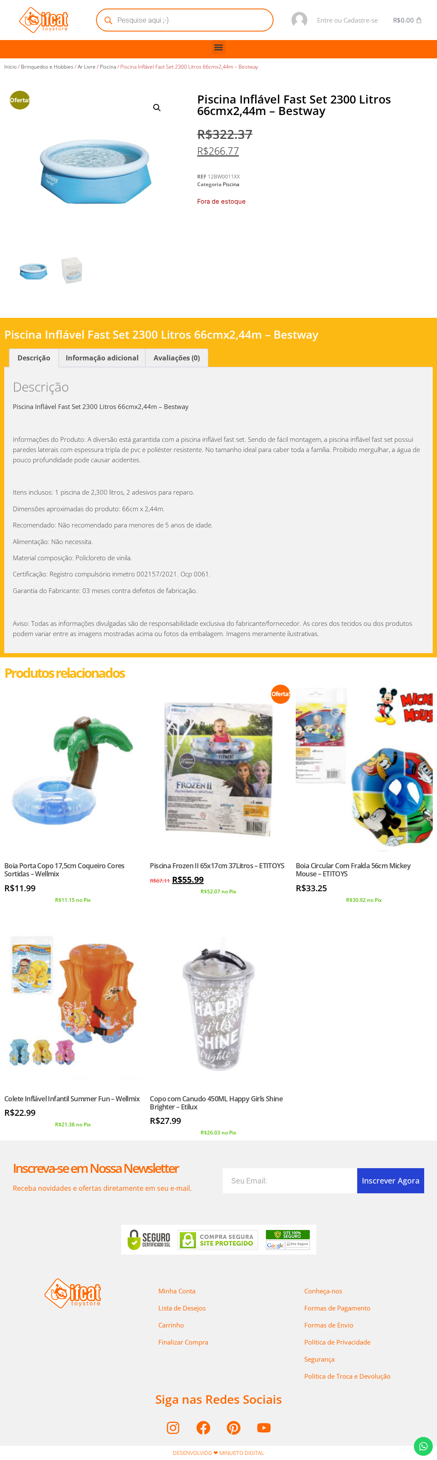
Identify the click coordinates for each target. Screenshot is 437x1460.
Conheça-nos (323, 1291)
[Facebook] (203, 1428)
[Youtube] (264, 1428)
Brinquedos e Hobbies (47, 66)
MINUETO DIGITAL (241, 1453)
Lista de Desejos (182, 1308)
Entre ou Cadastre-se (347, 20)
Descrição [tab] (33, 358)
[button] (219, 47)
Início (10, 66)
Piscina (108, 66)
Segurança (319, 1359)
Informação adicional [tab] (102, 358)
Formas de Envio (328, 1325)
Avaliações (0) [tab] (177, 358)
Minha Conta (176, 1291)
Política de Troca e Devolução (347, 1376)
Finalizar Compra (183, 1342)
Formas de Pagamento (337, 1308)
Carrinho (171, 1325)
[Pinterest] (234, 1428)
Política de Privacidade (337, 1342)
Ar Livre (87, 66)
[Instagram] (173, 1428)
